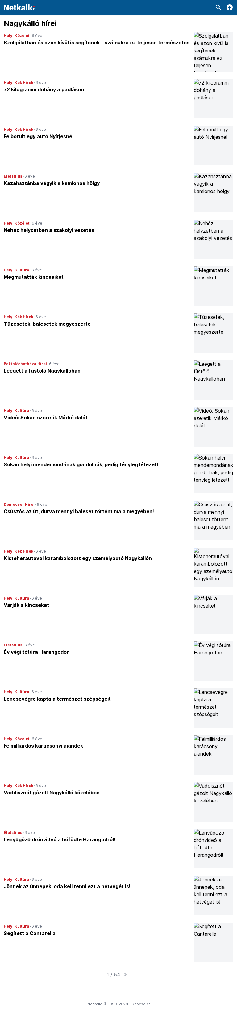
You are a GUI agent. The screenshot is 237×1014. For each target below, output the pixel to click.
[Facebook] (229, 7)
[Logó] (19, 7)
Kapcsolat (141, 1004)
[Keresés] (218, 7)
